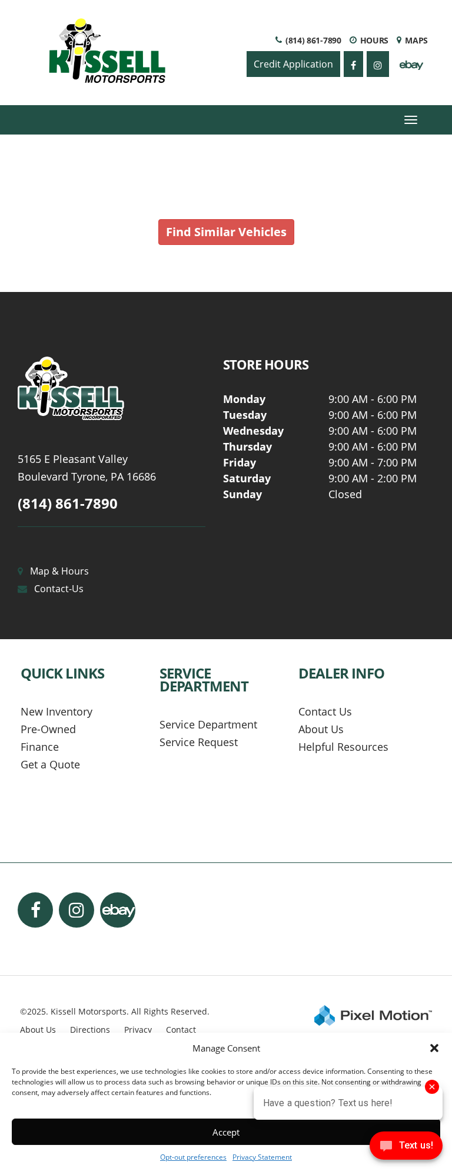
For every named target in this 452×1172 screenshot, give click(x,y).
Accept (226, 1132)
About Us (321, 729)
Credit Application (293, 64)
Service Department (208, 724)
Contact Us (325, 711)
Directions (90, 1029)
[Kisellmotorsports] (111, 389)
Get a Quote (50, 764)
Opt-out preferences (193, 1157)
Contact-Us (59, 588)
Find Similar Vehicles (226, 232)
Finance (40, 747)
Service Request (198, 742)
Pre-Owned (48, 729)
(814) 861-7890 (68, 503)
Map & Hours (59, 571)
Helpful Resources (343, 747)
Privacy (138, 1029)
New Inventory (56, 711)
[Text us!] (406, 1148)
